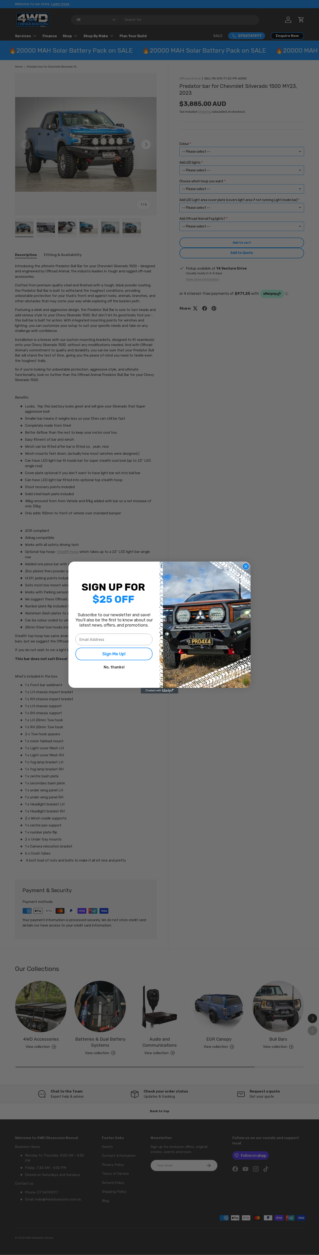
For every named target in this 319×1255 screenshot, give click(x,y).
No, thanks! (114, 667)
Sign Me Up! (114, 653)
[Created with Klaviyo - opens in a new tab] (159, 690)
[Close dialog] (246, 566)
